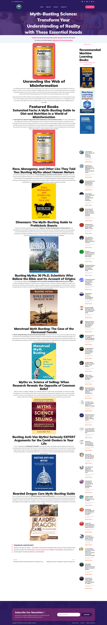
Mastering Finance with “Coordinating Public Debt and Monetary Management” (90, 390)
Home (41, 7)
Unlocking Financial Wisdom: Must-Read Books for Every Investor (90, 183)
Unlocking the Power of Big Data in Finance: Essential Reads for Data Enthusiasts (89, 197)
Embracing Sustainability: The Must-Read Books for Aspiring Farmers (89, 512)
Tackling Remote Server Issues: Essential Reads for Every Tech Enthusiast (89, 351)
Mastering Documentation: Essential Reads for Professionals (89, 443)
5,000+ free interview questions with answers (48, 38)
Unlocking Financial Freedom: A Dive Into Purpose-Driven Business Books (90, 268)
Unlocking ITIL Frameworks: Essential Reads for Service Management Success (89, 484)
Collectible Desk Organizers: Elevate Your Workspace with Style (89, 469)
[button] (94, 1)
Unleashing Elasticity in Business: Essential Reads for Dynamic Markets (90, 566)
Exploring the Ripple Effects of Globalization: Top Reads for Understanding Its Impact (89, 169)
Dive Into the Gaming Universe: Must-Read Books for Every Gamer (89, 456)
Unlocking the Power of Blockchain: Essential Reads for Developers (89, 296)
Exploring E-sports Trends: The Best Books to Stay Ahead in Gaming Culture (89, 417)
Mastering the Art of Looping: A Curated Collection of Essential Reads (89, 337)
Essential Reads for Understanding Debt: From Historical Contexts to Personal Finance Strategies (90, 552)
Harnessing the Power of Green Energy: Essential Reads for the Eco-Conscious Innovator (89, 212)
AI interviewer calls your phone (36, 550)
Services (56, 7)
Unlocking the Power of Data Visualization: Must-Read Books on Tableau (89, 580)
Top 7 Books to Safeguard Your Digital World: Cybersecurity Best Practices (90, 240)
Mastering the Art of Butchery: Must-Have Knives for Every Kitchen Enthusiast (89, 324)
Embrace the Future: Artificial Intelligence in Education (89, 377)
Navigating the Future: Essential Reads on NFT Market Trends (89, 226)
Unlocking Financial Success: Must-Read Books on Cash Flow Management (90, 282)
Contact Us (63, 7)
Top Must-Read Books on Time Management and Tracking (89, 498)
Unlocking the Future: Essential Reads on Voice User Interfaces (89, 538)
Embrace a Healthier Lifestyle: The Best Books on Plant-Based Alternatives (90, 254)
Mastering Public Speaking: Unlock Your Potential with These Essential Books (90, 310)
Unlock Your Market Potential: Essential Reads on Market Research (90, 525)
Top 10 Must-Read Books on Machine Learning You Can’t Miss (90, 430)
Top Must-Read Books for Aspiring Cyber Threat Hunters (89, 364)
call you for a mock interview (62, 40)
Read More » (88, 162)
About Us (48, 7)
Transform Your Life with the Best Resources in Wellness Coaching (89, 404)
